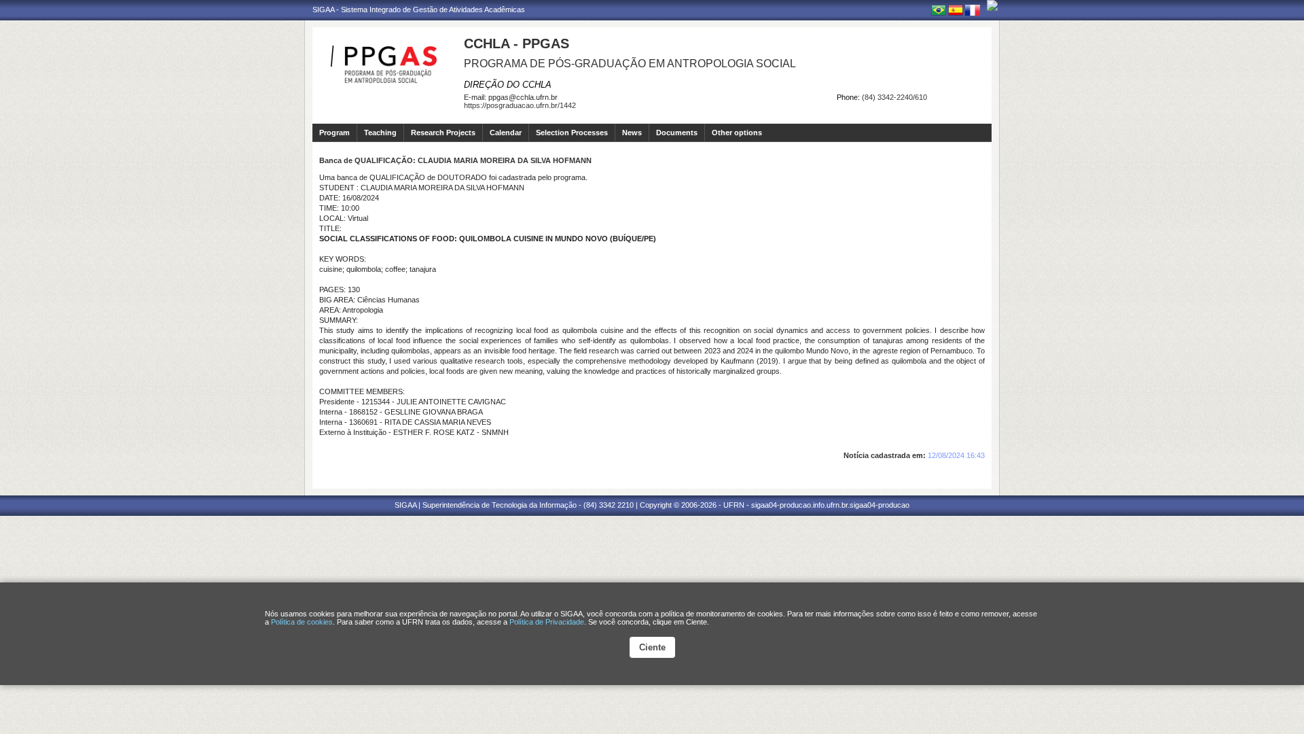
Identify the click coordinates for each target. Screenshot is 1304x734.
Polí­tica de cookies (302, 622)
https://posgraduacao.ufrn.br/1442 (520, 105)
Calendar (506, 132)
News (632, 132)
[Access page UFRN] (992, 5)
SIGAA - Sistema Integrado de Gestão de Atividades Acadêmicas (418, 9)
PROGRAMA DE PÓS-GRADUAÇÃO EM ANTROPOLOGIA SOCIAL (630, 63)
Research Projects (443, 132)
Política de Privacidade (546, 622)
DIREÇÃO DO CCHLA (507, 85)
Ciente (652, 647)
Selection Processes (572, 132)
